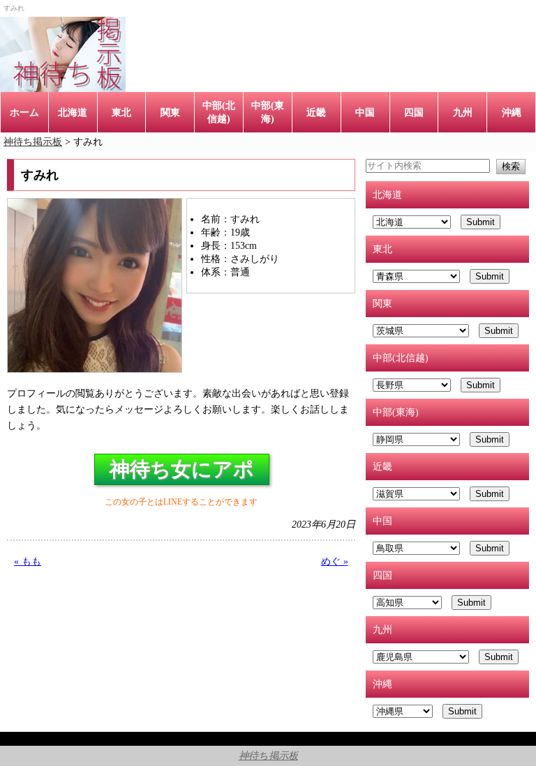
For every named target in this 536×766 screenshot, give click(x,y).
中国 (365, 112)
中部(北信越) (218, 112)
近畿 (316, 112)
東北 (121, 112)
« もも (27, 561)
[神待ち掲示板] (63, 54)
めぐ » (334, 561)
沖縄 (511, 112)
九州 (462, 112)
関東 (170, 112)
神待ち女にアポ (182, 469)
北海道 (72, 112)
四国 (414, 112)
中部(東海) (267, 112)
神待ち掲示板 (268, 755)
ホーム (24, 112)
